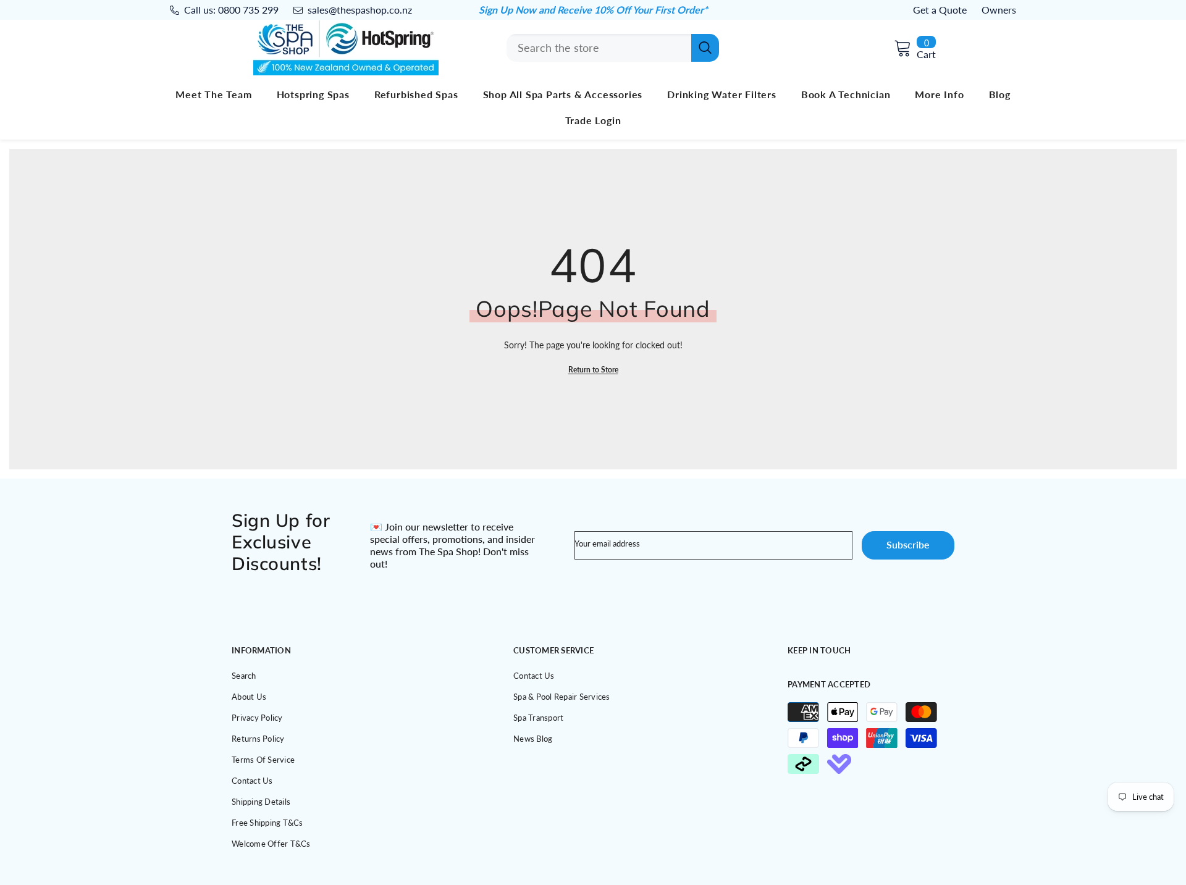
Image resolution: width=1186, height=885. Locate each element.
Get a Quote (940, 9)
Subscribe (908, 544)
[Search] (613, 48)
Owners (999, 9)
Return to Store (593, 369)
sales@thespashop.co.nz (360, 9)
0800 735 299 (248, 9)
